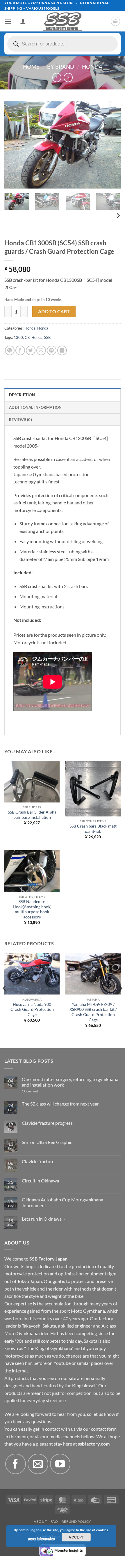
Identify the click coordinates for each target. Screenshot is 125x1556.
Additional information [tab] (35, 407)
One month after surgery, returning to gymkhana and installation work (70, 1081)
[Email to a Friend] (41, 350)
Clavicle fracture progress (47, 1123)
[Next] (111, 145)
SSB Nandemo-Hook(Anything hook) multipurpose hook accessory (32, 909)
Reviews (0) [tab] (20, 419)
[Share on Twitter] (30, 350)
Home (31, 66)
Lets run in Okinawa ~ (43, 1218)
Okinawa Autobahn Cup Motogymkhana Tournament (62, 1202)
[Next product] (56, 77)
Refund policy (76, 1521)
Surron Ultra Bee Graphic (47, 1142)
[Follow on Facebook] (15, 1464)
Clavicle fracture (38, 1161)
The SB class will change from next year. (60, 1103)
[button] (7, 21)
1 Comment (38, 1091)
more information (41, 1538)
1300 (18, 337)
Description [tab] (22, 394)
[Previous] (14, 145)
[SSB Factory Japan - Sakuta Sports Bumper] (62, 21)
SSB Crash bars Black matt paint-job (93, 829)
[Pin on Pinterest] (51, 350)
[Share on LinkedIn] (62, 350)
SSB (47, 337)
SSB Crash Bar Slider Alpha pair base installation (32, 815)
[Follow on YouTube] (60, 1464)
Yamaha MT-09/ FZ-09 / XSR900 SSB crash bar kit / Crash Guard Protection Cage (93, 1012)
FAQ (54, 1521)
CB (27, 337)
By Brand (60, 66)
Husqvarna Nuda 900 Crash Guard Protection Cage (32, 1009)
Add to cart (54, 311)
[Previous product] (68, 77)
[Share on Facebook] (20, 350)
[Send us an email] (38, 1464)
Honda (92, 66)
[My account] (23, 21)
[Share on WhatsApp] (10, 350)
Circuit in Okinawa (40, 1180)
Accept (76, 1537)
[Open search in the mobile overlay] (62, 43)
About (40, 1521)
